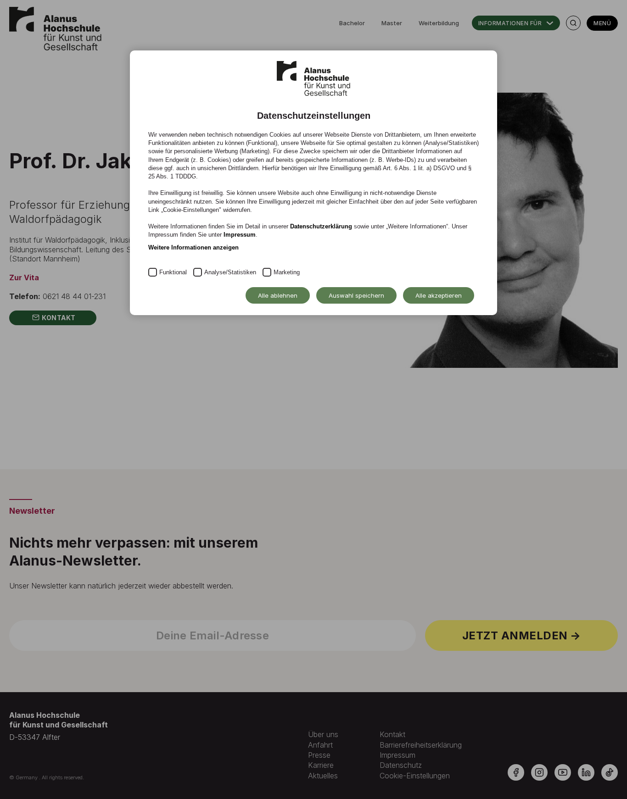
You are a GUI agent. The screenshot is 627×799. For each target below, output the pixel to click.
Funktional (173, 272)
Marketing (287, 272)
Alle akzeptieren (438, 295)
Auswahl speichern (356, 295)
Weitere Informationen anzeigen (193, 247)
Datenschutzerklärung (321, 226)
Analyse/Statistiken (230, 272)
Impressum (240, 234)
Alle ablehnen (277, 295)
